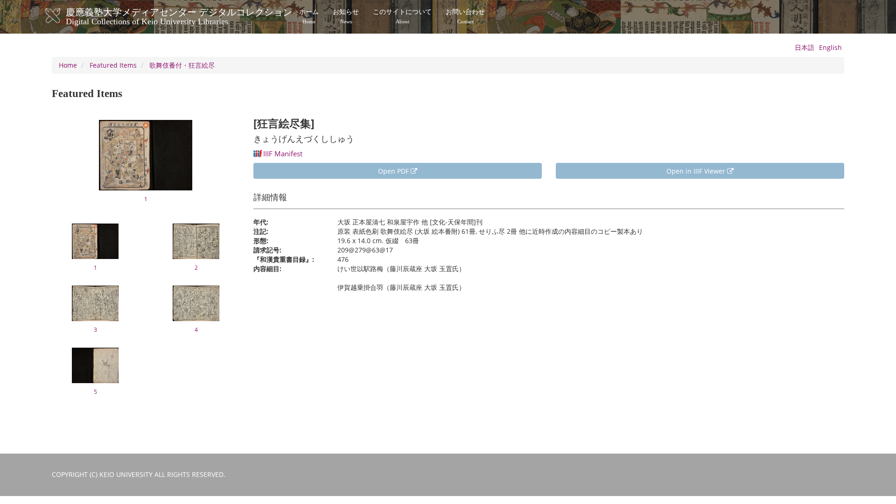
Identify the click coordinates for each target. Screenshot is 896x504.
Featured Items (113, 65)
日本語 (804, 47)
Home (68, 65)
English (830, 47)
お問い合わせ (465, 16)
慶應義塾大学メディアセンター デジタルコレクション (179, 15)
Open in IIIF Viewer (696, 171)
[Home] (62, 16)
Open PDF (394, 171)
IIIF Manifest (282, 153)
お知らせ (346, 16)
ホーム (309, 16)
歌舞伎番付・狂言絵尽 (182, 65)
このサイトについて (402, 16)
